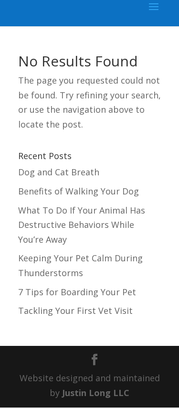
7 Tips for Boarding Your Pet (77, 292)
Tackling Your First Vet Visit (75, 310)
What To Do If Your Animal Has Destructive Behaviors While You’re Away (81, 224)
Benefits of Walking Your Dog (78, 191)
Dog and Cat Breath (58, 172)
